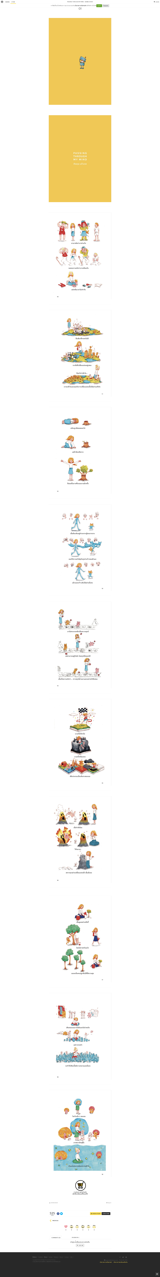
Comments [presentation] (55, 1237)
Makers (7, 1)
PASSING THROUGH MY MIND (75, 1)
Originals (40, 1257)
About (61, 1257)
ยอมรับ (99, 5)
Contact (66, 1257)
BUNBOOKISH (89, 1)
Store (13, 1)
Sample (50, 1257)
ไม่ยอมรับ (105, 5)
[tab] (56, 1237)
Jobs (71, 1257)
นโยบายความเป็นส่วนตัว (80, 5)
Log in (80, 1245)
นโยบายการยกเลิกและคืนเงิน (121, 1262)
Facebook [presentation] (75, 1238)
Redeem (56, 1257)
